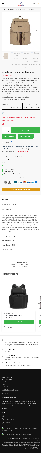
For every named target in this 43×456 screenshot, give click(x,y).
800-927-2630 (6, 394)
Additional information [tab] (9, 204)
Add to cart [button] (19, 321)
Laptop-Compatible (21, 266)
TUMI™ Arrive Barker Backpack (13, 315)
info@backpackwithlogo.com (10, 390)
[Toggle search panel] (34, 3)
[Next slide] (36, 31)
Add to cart (25, 130)
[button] (38, 3)
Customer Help (9, 419)
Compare (7, 142)
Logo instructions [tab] (7, 209)
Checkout (7, 423)
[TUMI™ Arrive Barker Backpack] (18, 294)
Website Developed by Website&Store (30, 449)
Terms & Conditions (28, 438)
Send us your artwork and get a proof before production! (21, 118)
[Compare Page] (11, 142)
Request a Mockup (25, 136)
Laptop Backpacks (11, 9)
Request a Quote (9, 136)
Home (3, 9)
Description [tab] (5, 199)
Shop (6, 416)
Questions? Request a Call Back (20, 189)
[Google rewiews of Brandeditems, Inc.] (21, 434)
